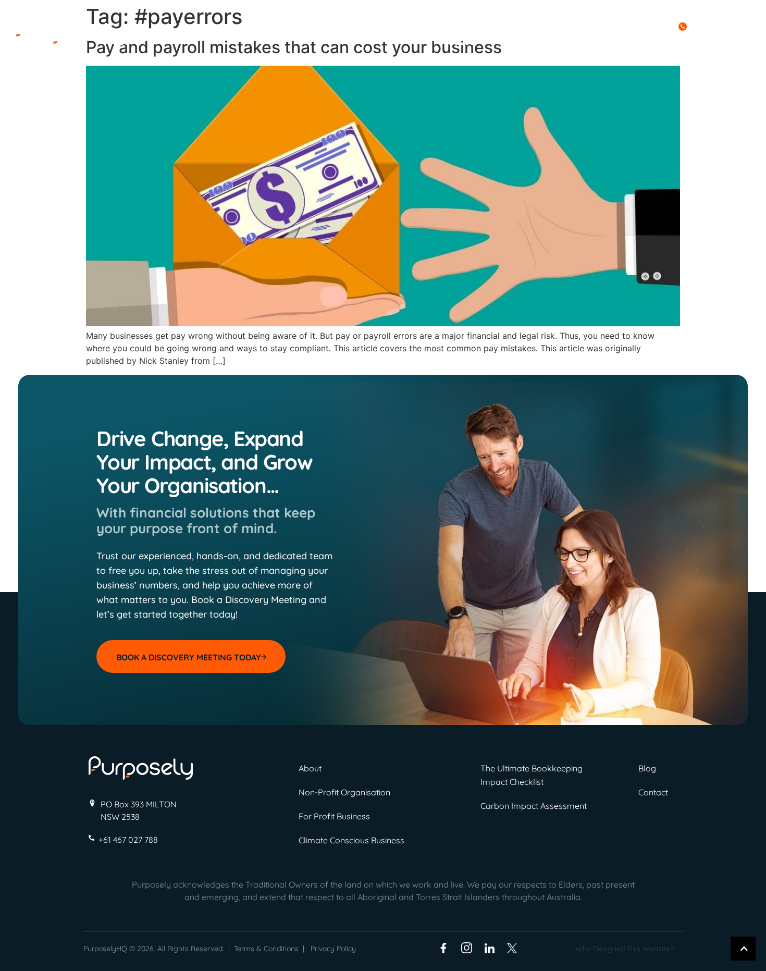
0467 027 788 (716, 25)
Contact (693, 41)
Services (515, 41)
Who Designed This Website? (624, 948)
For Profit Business (334, 816)
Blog (643, 41)
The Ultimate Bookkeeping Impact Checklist (531, 775)
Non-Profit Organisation (344, 792)
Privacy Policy (333, 948)
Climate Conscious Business (351, 840)
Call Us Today (646, 25)
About (461, 41)
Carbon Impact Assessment (533, 806)
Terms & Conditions (266, 948)
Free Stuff (583, 41)
